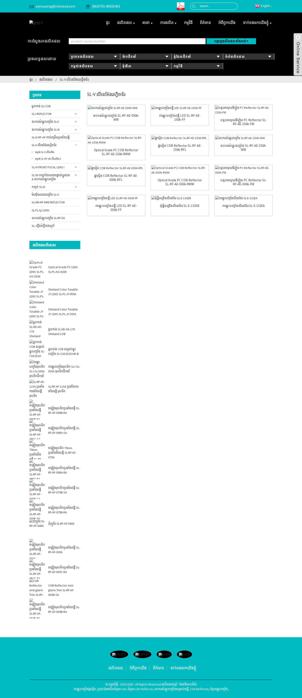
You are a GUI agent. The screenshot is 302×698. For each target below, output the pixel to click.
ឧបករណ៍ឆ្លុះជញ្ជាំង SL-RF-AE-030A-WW (116, 118)
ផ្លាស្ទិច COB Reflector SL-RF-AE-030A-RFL (116, 178)
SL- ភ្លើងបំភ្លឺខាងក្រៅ (43, 226)
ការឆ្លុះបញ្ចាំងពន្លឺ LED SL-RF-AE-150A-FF (180, 118)
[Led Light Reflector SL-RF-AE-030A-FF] (116, 198)
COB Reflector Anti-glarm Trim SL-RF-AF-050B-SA (61, 590)
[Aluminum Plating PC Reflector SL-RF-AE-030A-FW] (243, 170)
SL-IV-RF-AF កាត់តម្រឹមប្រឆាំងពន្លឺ (51, 137)
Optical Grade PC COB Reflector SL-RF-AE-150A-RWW (116, 152)
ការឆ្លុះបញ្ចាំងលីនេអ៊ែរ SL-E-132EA (243, 206)
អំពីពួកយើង (226, 22)
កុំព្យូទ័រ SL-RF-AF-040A (61, 524)
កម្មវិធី (188, 22)
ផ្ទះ (108, 22)
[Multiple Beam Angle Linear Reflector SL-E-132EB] (179, 198)
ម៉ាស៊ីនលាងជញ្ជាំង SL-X (45, 195)
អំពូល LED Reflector (140, 689)
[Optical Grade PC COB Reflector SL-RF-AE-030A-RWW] (179, 170)
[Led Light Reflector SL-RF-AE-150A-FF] (179, 107)
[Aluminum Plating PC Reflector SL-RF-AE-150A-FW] (243, 110)
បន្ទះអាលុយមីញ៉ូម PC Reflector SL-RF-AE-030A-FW (243, 182)
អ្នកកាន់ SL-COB (41, 106)
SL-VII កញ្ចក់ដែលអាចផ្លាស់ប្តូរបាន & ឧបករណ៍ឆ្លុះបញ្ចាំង (51, 177)
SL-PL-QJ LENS (41, 210)
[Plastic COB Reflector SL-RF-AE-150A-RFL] (179, 138)
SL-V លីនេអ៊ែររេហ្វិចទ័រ (74, 79)
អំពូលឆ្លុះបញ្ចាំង (219, 689)
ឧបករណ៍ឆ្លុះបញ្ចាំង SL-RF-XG (48, 218)
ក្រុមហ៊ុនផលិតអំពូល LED (111, 689)
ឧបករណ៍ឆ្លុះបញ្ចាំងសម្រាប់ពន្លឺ (172, 689)
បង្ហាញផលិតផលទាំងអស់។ (231, 41)
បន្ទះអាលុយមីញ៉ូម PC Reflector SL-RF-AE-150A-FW (243, 122)
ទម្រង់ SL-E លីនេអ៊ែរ (44, 152)
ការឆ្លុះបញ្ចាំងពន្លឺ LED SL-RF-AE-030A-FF (116, 208)
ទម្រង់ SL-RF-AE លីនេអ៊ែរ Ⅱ (48, 158)
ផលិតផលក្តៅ (169, 684)
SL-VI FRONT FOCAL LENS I (48, 167)
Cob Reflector (199, 689)
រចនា (146, 22)
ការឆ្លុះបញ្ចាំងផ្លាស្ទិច (85, 689)
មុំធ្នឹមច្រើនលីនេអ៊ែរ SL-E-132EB (179, 206)
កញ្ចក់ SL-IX (38, 187)
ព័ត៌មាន (205, 22)
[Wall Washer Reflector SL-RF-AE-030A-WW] (116, 107)
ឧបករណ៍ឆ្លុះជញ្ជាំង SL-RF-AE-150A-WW (243, 148)
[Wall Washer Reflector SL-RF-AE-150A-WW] (243, 138)
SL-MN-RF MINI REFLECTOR (48, 202)
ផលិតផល (124, 22)
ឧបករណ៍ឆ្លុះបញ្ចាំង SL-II (45, 122)
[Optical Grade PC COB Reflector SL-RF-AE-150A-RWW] (116, 140)
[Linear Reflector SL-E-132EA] (243, 198)
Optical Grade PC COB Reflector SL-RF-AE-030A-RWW (180, 182)
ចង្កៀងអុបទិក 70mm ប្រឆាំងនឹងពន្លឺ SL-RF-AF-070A (62, 452)
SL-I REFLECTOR (42, 114)
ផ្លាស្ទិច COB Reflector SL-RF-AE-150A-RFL (180, 148)
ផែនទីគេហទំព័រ (188, 684)
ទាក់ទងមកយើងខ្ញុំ (256, 22)
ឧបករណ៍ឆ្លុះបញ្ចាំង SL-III (45, 130)
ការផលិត (167, 22)
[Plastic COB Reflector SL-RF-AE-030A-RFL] (116, 168)
